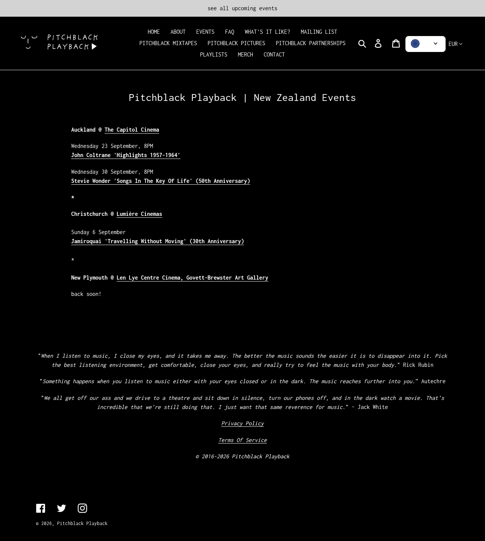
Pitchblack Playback (82, 523)
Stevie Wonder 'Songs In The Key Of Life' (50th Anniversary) (160, 181)
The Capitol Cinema (132, 129)
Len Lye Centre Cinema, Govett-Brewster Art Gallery (192, 277)
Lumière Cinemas (139, 214)
